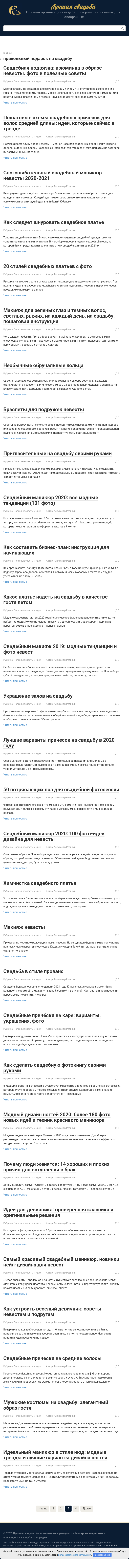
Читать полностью (15, 102)
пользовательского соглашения (99, 1545)
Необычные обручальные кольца (43, 365)
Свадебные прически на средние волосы (52, 1358)
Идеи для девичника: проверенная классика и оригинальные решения (58, 1212)
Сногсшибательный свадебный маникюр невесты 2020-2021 (52, 175)
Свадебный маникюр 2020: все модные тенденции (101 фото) (50, 500)
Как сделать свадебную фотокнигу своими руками (54, 1067)
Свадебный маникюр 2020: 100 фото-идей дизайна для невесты (53, 836)
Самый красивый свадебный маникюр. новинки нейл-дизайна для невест (61, 1262)
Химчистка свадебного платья (39, 883)
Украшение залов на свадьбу (38, 696)
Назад (43, 1508)
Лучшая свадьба (73, 6)
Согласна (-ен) (102, 1555)
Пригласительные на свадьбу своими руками (57, 453)
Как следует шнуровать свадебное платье (53, 222)
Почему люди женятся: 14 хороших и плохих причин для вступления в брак (56, 1167)
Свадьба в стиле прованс (33, 971)
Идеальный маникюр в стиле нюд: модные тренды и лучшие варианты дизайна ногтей (55, 1455)
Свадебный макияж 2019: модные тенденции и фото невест (60, 649)
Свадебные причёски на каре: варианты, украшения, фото (52, 1018)
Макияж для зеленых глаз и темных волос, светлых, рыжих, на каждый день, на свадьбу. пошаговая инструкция (59, 315)
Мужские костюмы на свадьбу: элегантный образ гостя (55, 1405)
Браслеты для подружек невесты (43, 409)
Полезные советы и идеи (27, 81)
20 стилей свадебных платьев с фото (47, 266)
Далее (87, 1508)
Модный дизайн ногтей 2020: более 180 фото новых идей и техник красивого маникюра (57, 1117)
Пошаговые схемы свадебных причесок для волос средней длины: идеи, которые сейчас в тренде (58, 123)
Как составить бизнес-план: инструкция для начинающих (56, 550)
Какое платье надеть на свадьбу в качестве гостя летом (55, 599)
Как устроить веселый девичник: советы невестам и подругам (52, 1311)
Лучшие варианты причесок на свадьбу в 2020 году (59, 742)
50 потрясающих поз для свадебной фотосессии (61, 789)
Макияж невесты (24, 927)
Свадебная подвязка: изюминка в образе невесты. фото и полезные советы (52, 70)
